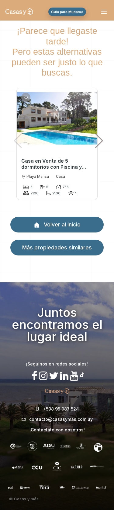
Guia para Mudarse (67, 12)
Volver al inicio (61, 224)
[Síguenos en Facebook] (34, 376)
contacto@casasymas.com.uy (61, 419)
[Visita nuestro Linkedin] (64, 376)
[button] (99, 140)
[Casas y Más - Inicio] (19, 11)
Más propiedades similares (57, 247)
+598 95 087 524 (61, 408)
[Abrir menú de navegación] (104, 11)
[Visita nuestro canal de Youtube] (74, 376)
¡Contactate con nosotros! (57, 429)
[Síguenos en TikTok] (82, 374)
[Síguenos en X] (53, 376)
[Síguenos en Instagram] (43, 376)
